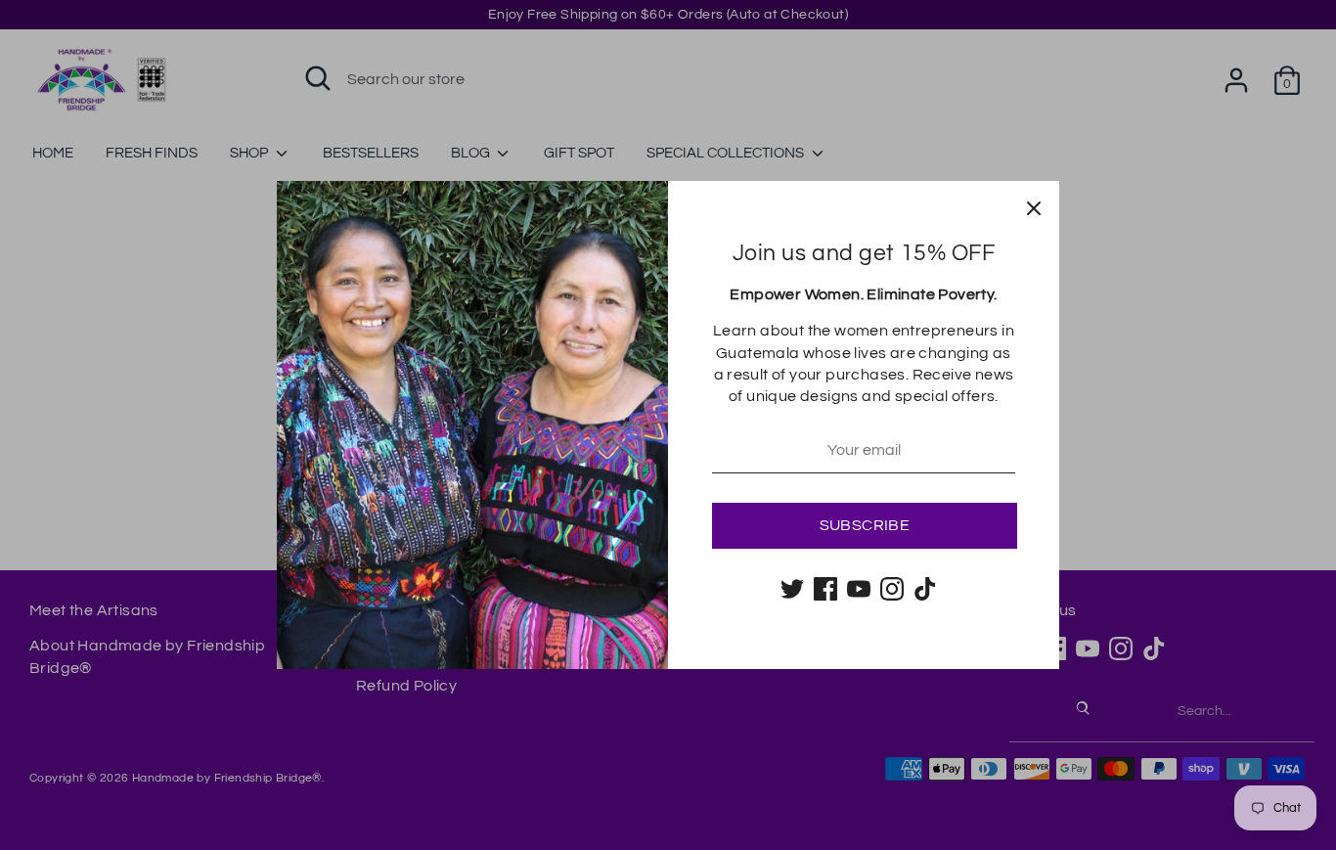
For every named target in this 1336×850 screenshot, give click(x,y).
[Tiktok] (925, 589)
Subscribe (865, 525)
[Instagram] (892, 589)
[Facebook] (825, 589)
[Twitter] (792, 589)
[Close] (1033, 206)
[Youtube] (858, 589)
